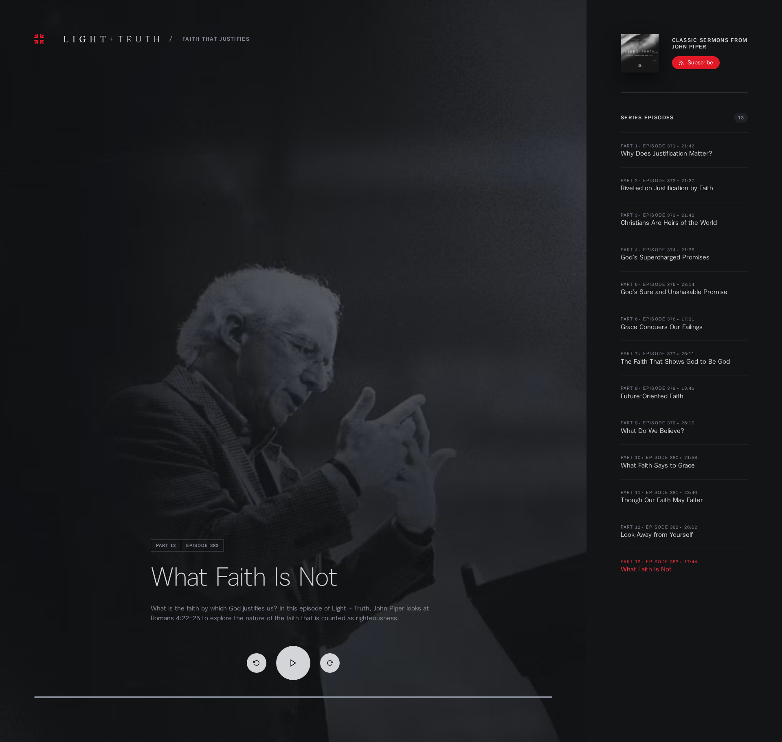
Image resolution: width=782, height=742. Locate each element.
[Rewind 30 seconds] (256, 663)
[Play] (293, 663)
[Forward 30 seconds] (330, 663)
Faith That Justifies (216, 39)
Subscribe (700, 63)
